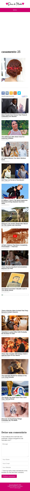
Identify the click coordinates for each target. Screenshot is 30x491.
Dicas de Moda (13, 485)
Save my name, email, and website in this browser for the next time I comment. (14, 471)
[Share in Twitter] (19, 93)
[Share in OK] (11, 93)
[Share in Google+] (15, 93)
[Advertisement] (15, 32)
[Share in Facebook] (3, 93)
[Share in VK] (7, 93)
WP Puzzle (17, 487)
